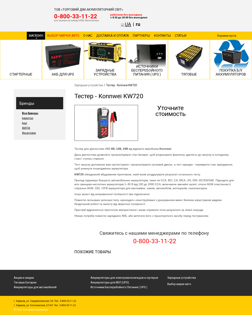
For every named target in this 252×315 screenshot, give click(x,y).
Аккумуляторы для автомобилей (35, 287)
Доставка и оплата (112, 35)
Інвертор (27, 118)
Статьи (180, 35)
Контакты (162, 35)
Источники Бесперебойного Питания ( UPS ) (119, 287)
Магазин (36, 35)
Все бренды (30, 113)
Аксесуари (29, 133)
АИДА (26, 128)
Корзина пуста (226, 35)
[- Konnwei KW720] (106, 123)
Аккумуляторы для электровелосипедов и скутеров (124, 277)
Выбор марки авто (63, 35)
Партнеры (141, 35)
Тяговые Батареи (25, 282)
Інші (24, 123)
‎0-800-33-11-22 (75, 16)
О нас (87, 35)
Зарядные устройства (88, 85)
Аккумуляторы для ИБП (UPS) (110, 282)
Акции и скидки (24, 277)
